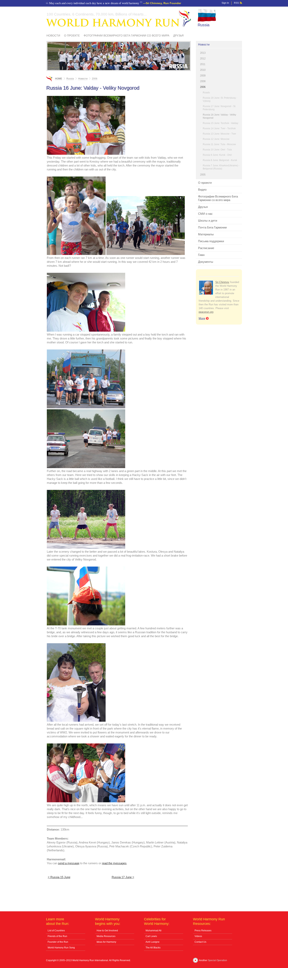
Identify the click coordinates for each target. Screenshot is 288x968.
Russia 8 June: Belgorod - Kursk (220, 160)
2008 (203, 81)
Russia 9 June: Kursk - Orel (217, 155)
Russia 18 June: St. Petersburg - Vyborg (220, 99)
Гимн (201, 255)
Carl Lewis (151, 936)
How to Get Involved (107, 930)
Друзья (178, 35)
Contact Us (200, 942)
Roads (206, 92)
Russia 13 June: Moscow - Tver (219, 133)
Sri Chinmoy (222, 282)
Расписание (206, 248)
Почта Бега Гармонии (212, 227)
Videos (198, 936)
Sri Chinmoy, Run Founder (163, 3)
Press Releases (203, 930)
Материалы (206, 234)
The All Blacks (153, 947)
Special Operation (217, 960)
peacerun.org (206, 311)
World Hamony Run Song (61, 947)
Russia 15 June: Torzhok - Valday (220, 123)
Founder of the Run (58, 942)
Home (58, 78)
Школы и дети (207, 220)
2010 (203, 69)
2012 (203, 58)
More (202, 318)
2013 (203, 52)
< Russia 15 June (59, 877)
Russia (203, 25)
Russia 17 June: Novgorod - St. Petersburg (219, 108)
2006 (203, 87)
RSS (236, 3)
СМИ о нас (205, 213)
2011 (202, 64)
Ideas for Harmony (106, 942)
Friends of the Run (57, 936)
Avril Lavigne (152, 942)
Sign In (225, 3)
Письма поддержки (211, 241)
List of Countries (56, 930)
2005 (203, 174)
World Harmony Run (118, 18)
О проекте (72, 35)
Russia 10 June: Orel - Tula (217, 149)
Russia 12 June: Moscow (216, 139)
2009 (203, 75)
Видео (202, 189)
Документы (205, 261)
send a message (68, 863)
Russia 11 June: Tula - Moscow (219, 144)
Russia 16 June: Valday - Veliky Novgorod (219, 116)
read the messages (114, 863)
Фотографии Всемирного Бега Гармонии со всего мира (126, 35)
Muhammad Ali (153, 930)
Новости (53, 35)
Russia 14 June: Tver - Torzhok (219, 128)
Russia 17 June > (123, 877)
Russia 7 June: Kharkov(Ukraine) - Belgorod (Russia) (221, 167)
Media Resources (106, 936)
